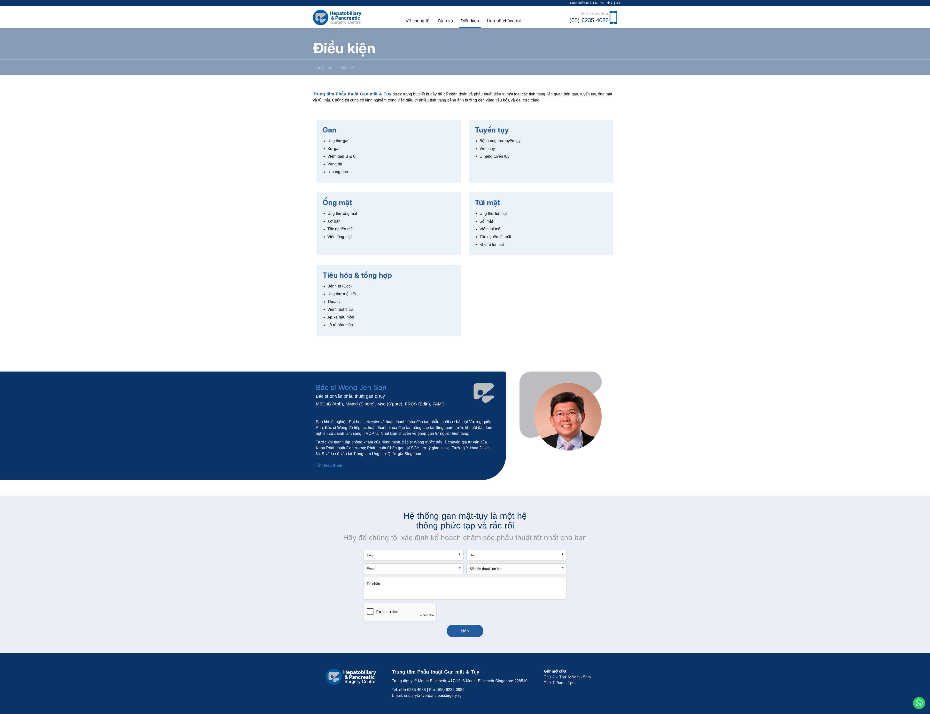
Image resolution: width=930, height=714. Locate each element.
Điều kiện (470, 20)
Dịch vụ (445, 20)
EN (595, 3)
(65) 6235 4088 (412, 690)
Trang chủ (323, 67)
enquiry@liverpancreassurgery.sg (433, 695)
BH (618, 3)
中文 (610, 3)
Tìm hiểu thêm (329, 465)
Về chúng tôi (418, 20)
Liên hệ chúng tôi (504, 20)
